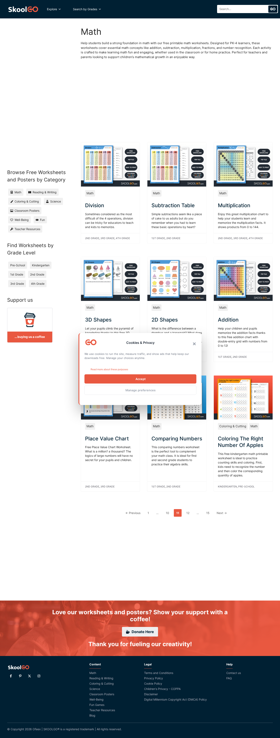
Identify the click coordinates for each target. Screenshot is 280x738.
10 (169, 513)
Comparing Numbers (176, 438)
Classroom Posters (101, 694)
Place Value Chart (107, 438)
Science (94, 689)
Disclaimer (151, 694)
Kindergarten (227, 486)
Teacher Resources (102, 710)
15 (209, 513)
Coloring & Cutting (232, 426)
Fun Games (96, 704)
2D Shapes (164, 320)
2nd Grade (92, 238)
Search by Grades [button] (85, 9)
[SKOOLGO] (23, 9)
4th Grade (123, 238)
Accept (140, 379)
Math (90, 193)
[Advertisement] (177, 96)
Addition (228, 320)
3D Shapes (98, 320)
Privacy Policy (153, 678)
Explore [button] (52, 9)
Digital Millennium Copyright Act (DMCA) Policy (175, 699)
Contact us (233, 673)
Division (94, 205)
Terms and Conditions (158, 673)
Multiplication (234, 205)
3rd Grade (107, 238)
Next (222, 513)
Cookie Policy (153, 683)
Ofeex (37, 729)
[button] (194, 344)
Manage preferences (140, 390)
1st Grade (158, 238)
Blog (92, 715)
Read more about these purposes (109, 369)
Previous (132, 513)
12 (189, 513)
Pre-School (246, 486)
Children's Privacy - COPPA (162, 689)
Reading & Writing (101, 678)
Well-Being (96, 699)
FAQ (229, 678)
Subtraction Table (173, 205)
